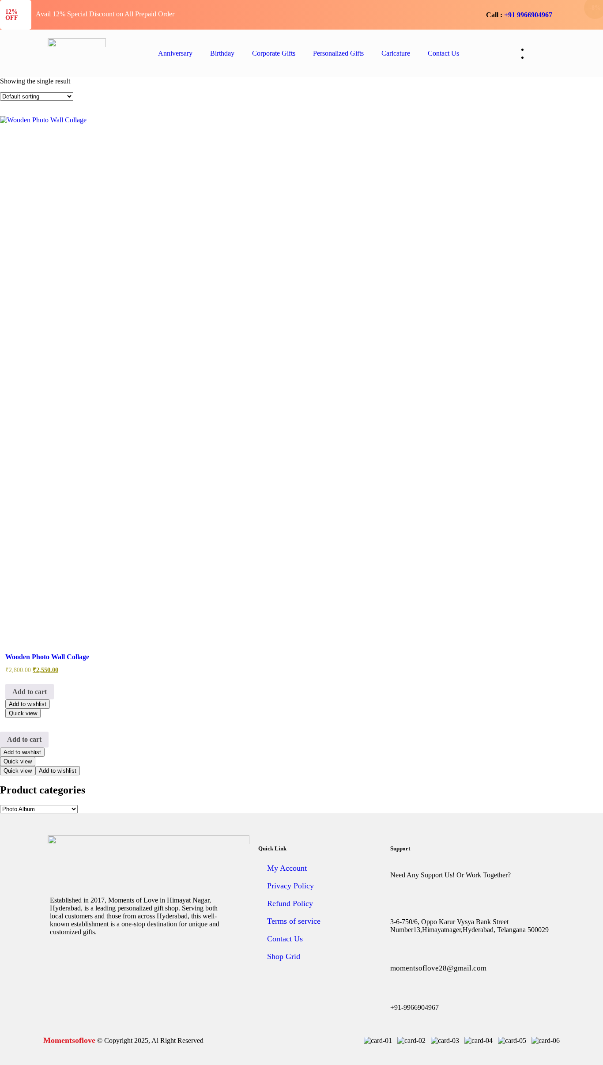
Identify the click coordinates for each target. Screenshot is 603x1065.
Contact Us (443, 53)
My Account (287, 868)
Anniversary (175, 53)
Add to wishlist (27, 704)
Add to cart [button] (29, 691)
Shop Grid (283, 956)
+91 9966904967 (528, 15)
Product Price (203, 140)
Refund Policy (290, 903)
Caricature (395, 53)
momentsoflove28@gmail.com (438, 968)
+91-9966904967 (414, 1007)
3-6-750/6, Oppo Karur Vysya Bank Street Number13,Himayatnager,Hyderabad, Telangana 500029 (469, 925)
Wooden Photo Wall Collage (47, 657)
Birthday (222, 53)
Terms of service (293, 921)
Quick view (23, 713)
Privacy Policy (290, 885)
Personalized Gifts (338, 53)
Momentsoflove (69, 1040)
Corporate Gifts (273, 53)
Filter (403, 141)
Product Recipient (299, 140)
